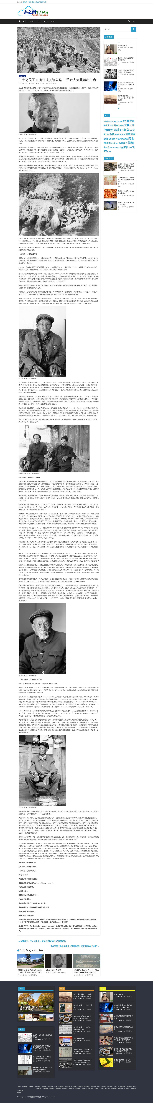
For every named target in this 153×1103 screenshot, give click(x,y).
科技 (118, 138)
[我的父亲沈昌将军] (58, 955)
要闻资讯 (24, 1086)
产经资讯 (44, 1086)
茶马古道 (111, 143)
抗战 (49, 83)
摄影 (121, 130)
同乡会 (117, 125)
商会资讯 (107, 1089)
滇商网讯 (133, 1089)
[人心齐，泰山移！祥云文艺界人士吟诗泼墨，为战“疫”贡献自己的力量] (111, 163)
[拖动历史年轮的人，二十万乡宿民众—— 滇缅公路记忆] (86, 955)
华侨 (129, 121)
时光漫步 (80, 1086)
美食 (131, 138)
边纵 (118, 147)
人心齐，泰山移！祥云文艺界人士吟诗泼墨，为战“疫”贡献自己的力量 (126, 166)
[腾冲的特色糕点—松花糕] (106, 1059)
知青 (113, 139)
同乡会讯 (31, 1086)
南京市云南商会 (78, 1038)
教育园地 (129, 1086)
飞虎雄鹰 (45, 1089)
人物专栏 (103, 1086)
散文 (131, 130)
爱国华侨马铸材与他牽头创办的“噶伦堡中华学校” (42, 1069)
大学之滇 (64, 1089)
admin (32, 83)
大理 (132, 125)
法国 (116, 134)
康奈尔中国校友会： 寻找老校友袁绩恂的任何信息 (42, 1058)
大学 (126, 125)
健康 (115, 121)
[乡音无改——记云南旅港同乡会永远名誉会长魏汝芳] (65, 1059)
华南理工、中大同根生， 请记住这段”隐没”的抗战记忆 (42, 941)
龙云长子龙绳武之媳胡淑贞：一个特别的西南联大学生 (126, 179)
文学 (108, 134)
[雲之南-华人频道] (19, 21)
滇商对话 (120, 1089)
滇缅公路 (22, 76)
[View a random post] (133, 21)
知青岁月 (97, 1089)
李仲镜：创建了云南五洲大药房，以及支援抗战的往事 (82, 1050)
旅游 (112, 134)
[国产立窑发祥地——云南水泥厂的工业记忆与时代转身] (110, 84)
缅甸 (122, 138)
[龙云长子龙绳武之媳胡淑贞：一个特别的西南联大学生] (111, 177)
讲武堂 (106, 147)
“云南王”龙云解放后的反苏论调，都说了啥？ (126, 59)
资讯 (24, 21)
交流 (111, 121)
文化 (38, 21)
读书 (114, 148)
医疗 (124, 121)
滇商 (52, 21)
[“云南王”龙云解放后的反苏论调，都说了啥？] (110, 58)
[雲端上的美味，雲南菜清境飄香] (106, 1026)
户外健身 (86, 1086)
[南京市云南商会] (65, 1037)
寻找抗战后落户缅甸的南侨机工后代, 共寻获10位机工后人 (30, 971)
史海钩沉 (58, 1089)
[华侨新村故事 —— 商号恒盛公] (65, 1004)
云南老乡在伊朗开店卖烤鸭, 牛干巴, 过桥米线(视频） (82, 1017)
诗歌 (111, 148)
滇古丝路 (77, 1089)
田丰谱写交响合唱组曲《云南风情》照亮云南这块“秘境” (75, 946)
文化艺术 (116, 1086)
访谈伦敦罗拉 (27, 2)
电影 (110, 139)
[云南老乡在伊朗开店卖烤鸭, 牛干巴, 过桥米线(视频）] (65, 1015)
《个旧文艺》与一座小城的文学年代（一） (126, 98)
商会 (122, 125)
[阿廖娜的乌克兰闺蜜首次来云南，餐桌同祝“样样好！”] (106, 1037)
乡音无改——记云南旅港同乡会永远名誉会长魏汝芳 (82, 1061)
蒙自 (117, 143)
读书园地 (110, 1086)
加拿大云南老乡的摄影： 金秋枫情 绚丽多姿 (35, 1008)
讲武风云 (84, 1089)
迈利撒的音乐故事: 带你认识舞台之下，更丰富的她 (126, 72)
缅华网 (19, 1093)
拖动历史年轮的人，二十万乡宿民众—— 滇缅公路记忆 (86, 971)
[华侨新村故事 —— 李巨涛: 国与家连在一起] (65, 1026)
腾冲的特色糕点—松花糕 (122, 1060)
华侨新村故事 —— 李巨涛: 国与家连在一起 (82, 1028)
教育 (126, 130)
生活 (31, 21)
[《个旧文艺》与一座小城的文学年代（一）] (110, 97)
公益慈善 (60, 1086)
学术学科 (122, 1086)
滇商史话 (126, 1089)
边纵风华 (90, 1089)
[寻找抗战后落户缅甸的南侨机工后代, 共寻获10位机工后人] (30, 955)
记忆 (45, 21)
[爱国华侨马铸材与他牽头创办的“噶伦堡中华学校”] (25, 1067)
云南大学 (107, 121)
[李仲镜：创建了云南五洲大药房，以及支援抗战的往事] (65, 1048)
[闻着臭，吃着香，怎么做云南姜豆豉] (111, 190)
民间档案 (71, 1089)
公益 (118, 121)
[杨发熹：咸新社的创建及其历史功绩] (110, 46)
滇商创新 (113, 1089)
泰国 (119, 134)
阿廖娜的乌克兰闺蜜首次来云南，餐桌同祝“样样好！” (123, 1039)
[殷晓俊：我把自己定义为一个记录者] (111, 202)
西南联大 (123, 143)
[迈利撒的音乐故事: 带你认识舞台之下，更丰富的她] (110, 70)
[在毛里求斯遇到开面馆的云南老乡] (106, 1015)
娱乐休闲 (93, 1086)
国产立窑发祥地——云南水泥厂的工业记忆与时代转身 (126, 86)
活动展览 (37, 1086)
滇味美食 (73, 1086)
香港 (110, 151)
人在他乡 (50, 1086)
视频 (131, 143)
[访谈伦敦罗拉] (106, 993)
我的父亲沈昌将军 (53, 970)
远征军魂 (51, 1089)
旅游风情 (23, 1003)
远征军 (124, 147)
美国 (126, 139)
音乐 (130, 147)
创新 (121, 121)
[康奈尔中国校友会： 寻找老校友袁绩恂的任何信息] (25, 1056)
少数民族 (108, 129)
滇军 (123, 134)
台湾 (111, 125)
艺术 (106, 143)
